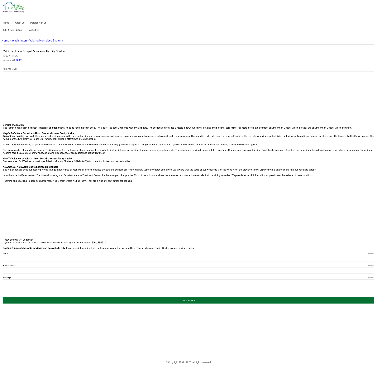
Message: (188, 277)
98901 (19, 60)
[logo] (13, 7)
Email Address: (188, 265)
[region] (188, 99)
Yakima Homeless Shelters (46, 40)
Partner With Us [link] (38, 22)
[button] (188, 300)
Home (5, 40)
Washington (19, 40)
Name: (188, 253)
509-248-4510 (10, 69)
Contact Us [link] (33, 30)
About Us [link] (19, 22)
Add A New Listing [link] (12, 30)
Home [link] (6, 22)
